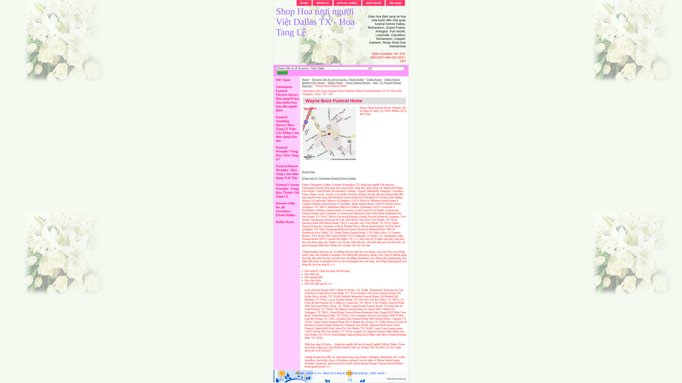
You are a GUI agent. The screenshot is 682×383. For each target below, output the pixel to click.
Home (305, 79)
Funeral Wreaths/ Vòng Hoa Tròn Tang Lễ (287, 153)
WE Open (283, 80)
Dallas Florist (335, 82)
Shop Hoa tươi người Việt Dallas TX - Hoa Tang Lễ (315, 21)
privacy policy (347, 3)
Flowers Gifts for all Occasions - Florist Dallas (338, 79)
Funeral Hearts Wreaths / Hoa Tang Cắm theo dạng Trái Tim (287, 172)
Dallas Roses (374, 79)
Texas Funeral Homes (358, 82)
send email (373, 3)
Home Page (308, 171)
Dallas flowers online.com (396, 378)
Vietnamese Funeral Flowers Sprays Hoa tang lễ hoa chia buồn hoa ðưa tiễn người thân (287, 98)
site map (395, 3)
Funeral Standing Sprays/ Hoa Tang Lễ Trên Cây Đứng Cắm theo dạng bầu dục (287, 128)
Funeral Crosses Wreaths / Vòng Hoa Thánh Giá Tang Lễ (287, 190)
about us (322, 3)
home (304, 3)
